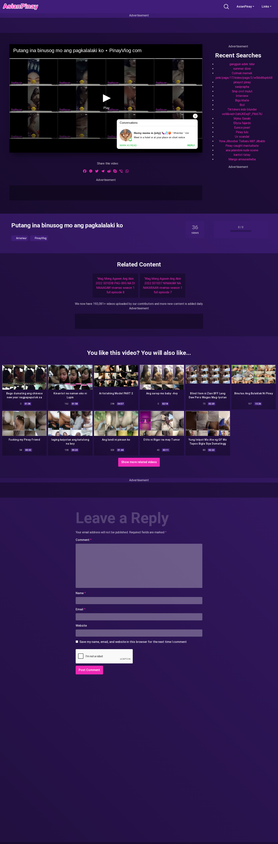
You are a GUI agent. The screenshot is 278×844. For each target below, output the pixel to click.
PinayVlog (40, 238)
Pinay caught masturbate (242, 145)
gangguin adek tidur (242, 64)
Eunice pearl (242, 127)
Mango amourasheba (242, 159)
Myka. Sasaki (242, 118)
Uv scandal (242, 136)
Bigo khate (242, 100)
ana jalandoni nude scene (242, 150)
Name (81, 593)
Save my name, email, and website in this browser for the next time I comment (133, 642)
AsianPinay (244, 6)
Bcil (242, 105)
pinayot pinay (242, 82)
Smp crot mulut (242, 91)
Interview (242, 96)
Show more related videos (139, 462)
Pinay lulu (242, 132)
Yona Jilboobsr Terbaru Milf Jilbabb (242, 141)
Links (265, 6)
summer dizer (242, 68)
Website (81, 625)
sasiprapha (242, 87)
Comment (84, 540)
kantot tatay (242, 155)
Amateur (21, 238)
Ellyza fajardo (242, 123)
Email (80, 609)
